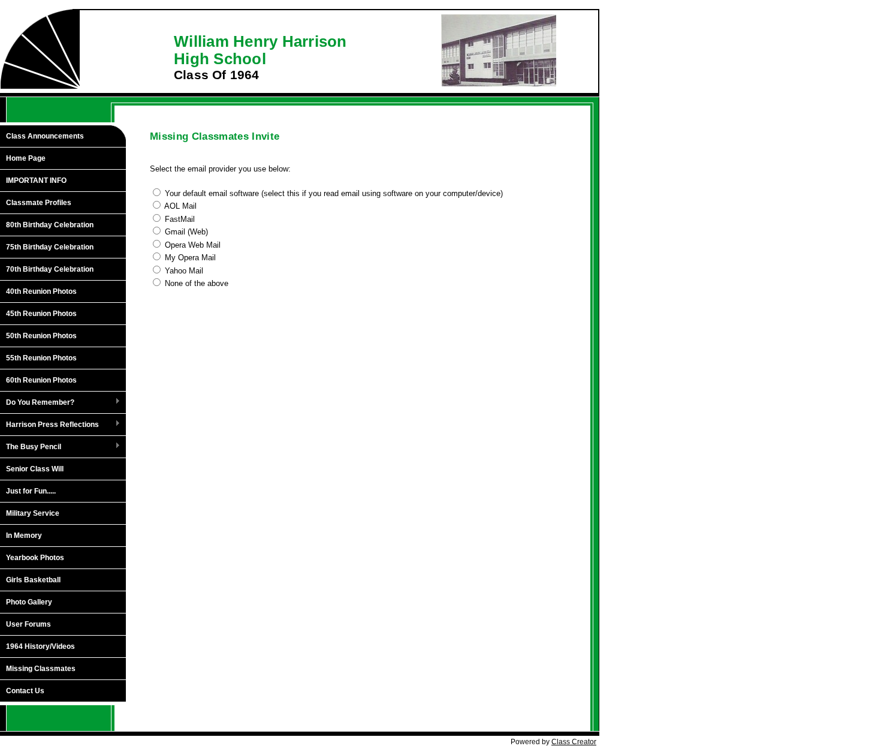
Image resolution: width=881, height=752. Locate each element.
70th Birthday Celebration (49, 269)
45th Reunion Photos (41, 313)
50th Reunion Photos (41, 336)
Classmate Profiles (38, 202)
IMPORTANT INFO (36, 180)
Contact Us (25, 691)
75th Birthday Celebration (49, 247)
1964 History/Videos (40, 646)
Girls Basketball (33, 580)
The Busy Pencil (30, 447)
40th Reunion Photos (41, 291)
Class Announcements (45, 136)
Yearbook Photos (35, 558)
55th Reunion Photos (41, 358)
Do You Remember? (37, 403)
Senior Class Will (35, 469)
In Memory (24, 535)
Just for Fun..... (31, 491)
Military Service (32, 513)
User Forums (28, 624)
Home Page (26, 158)
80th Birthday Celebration (49, 225)
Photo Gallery (29, 602)
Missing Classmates (41, 668)
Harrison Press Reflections (49, 425)
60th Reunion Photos (41, 380)
